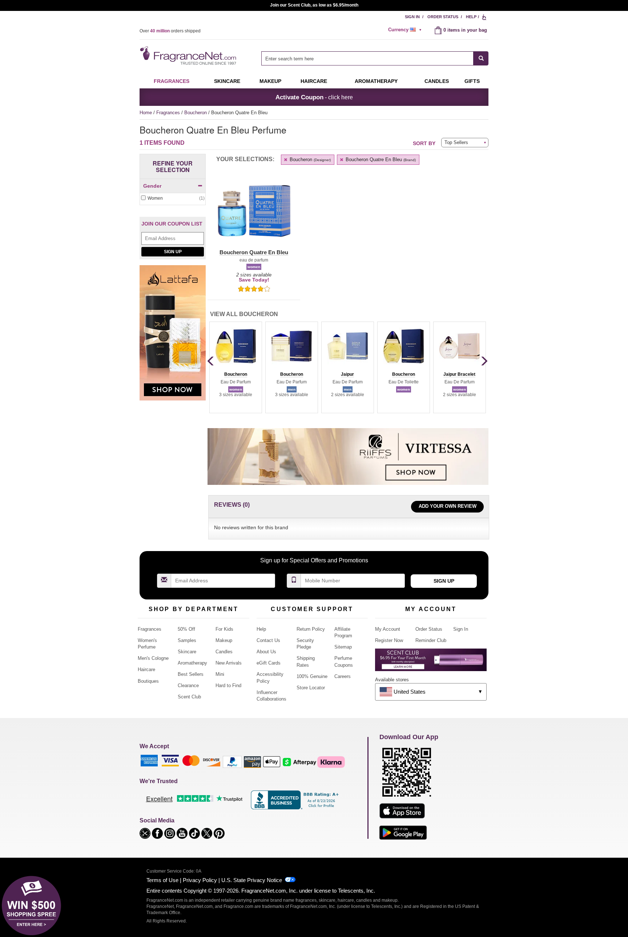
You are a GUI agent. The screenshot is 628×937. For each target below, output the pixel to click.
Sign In (412, 17)
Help (471, 17)
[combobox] (374, 58)
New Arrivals (229, 663)
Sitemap (343, 647)
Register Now (389, 640)
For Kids (224, 629)
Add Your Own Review (447, 506)
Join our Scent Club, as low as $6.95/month (314, 5)
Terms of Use (162, 880)
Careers (342, 676)
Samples (187, 640)
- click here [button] (314, 97)
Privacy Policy (200, 880)
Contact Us (268, 640)
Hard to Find (228, 685)
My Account (387, 629)
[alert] (406, 30)
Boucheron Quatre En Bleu (380, 159)
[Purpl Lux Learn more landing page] (431, 662)
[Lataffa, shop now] (173, 337)
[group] (235, 367)
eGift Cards (269, 663)
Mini (220, 674)
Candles (224, 651)
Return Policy (311, 629)
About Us (266, 651)
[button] (254, 215)
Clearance (188, 685)
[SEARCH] (481, 58)
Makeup (270, 81)
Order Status (442, 17)
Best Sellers (191, 674)
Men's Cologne (153, 658)
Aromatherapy (192, 663)
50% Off (186, 629)
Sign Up (173, 251)
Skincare (227, 81)
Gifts (472, 81)
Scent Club (189, 696)
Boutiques (148, 681)
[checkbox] (172, 198)
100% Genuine (312, 676)
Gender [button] (152, 186)
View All (244, 314)
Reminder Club (430, 640)
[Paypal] (232, 761)
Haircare (314, 81)
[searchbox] (367, 58)
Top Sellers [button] (456, 142)
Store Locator (311, 687)
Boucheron (196, 112)
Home (146, 112)
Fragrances (171, 81)
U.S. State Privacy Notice (251, 880)
